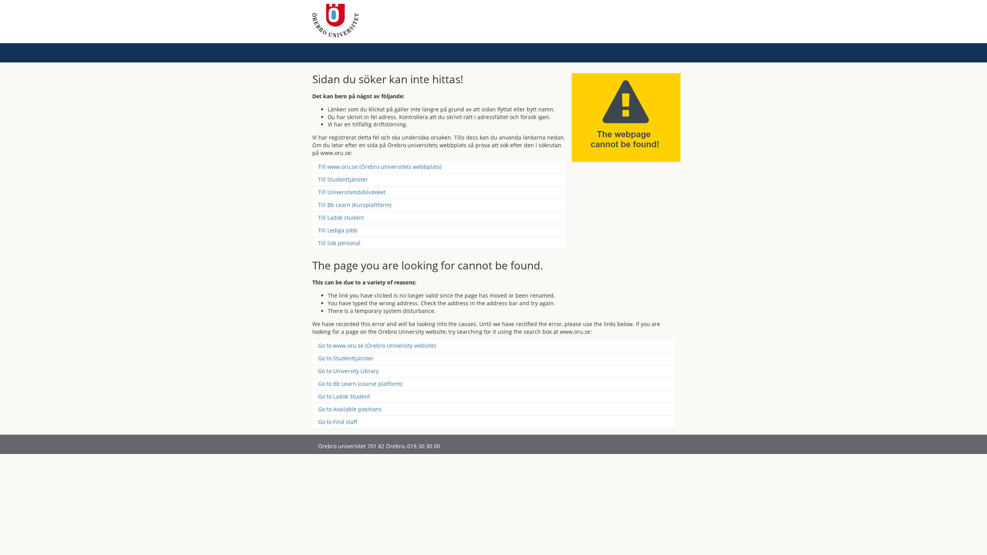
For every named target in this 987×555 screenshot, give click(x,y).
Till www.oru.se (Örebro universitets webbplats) (379, 166)
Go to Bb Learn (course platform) (360, 383)
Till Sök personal (339, 243)
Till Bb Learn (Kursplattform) (354, 205)
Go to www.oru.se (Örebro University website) (377, 345)
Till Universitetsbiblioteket (352, 192)
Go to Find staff (337, 422)
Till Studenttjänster (343, 179)
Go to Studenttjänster (346, 358)
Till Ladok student (341, 217)
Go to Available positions (350, 409)
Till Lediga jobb (337, 230)
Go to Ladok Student (344, 396)
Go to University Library (348, 371)
